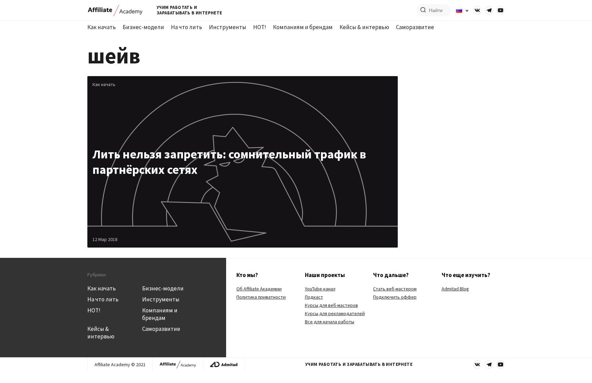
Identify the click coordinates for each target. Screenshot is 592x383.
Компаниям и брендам (303, 27)
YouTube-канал (320, 289)
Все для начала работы (329, 322)
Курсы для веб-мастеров (331, 305)
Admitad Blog (455, 289)
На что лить (186, 27)
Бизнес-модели (143, 27)
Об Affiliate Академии (259, 289)
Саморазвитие (415, 27)
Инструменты (227, 27)
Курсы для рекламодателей (335, 313)
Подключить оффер (395, 297)
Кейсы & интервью (364, 27)
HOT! (259, 27)
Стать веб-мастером (395, 289)
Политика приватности (261, 297)
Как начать (101, 27)
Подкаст (314, 297)
